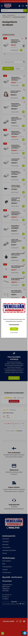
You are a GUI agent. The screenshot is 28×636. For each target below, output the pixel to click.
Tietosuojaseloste (14, 324)
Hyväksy (14, 329)
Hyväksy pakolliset (14, 332)
